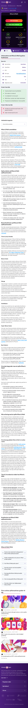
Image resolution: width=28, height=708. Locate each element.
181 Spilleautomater (12, 5)
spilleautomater (18, 147)
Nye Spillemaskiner (21, 73)
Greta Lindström (11, 8)
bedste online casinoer (15, 135)
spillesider (21, 362)
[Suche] (22, 2)
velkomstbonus (17, 448)
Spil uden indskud (14, 24)
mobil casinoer (22, 444)
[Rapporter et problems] (3, 29)
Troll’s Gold (17, 164)
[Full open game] (24, 29)
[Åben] (24, 124)
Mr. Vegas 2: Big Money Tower (16, 252)
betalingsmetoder (18, 447)
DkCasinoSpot (4, 5)
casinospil (3, 233)
